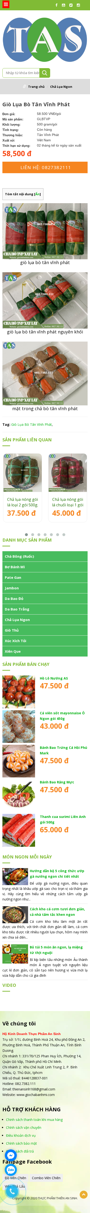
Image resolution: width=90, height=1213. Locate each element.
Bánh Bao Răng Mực (57, 782)
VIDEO (9, 985)
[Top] (84, 1195)
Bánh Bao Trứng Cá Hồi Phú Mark (63, 750)
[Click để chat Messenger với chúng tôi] (11, 1155)
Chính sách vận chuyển (23, 1127)
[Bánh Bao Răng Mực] (18, 795)
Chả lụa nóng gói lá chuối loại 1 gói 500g (67, 502)
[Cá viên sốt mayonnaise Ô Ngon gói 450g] (18, 726)
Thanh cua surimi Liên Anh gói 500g (63, 819)
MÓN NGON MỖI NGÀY (27, 857)
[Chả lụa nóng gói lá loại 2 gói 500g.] (22, 473)
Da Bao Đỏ (14, 598)
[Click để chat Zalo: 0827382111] (11, 1170)
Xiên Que (13, 651)
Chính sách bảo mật (21, 1143)
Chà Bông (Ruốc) (19, 556)
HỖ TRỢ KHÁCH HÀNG (31, 1109)
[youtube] (64, 5)
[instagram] (79, 5)
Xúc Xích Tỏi (15, 640)
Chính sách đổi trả (20, 1151)
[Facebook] (57, 5)
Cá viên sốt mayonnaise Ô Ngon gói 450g (62, 716)
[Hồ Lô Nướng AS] (18, 691)
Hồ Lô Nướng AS (54, 678)
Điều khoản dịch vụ (21, 1135)
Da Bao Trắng (17, 609)
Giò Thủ (12, 630)
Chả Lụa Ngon (61, 86)
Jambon (12, 588)
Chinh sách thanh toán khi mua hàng (34, 1119)
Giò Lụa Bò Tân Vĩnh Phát (31, 424)
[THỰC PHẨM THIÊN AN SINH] (45, 38)
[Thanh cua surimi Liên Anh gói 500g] (18, 830)
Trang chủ (36, 86)
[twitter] (72, 5)
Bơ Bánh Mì (15, 566)
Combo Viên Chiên (46, 1178)
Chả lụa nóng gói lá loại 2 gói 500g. (22, 502)
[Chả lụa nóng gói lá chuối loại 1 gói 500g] (67, 473)
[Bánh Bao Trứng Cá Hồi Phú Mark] (18, 761)
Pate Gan (13, 577)
